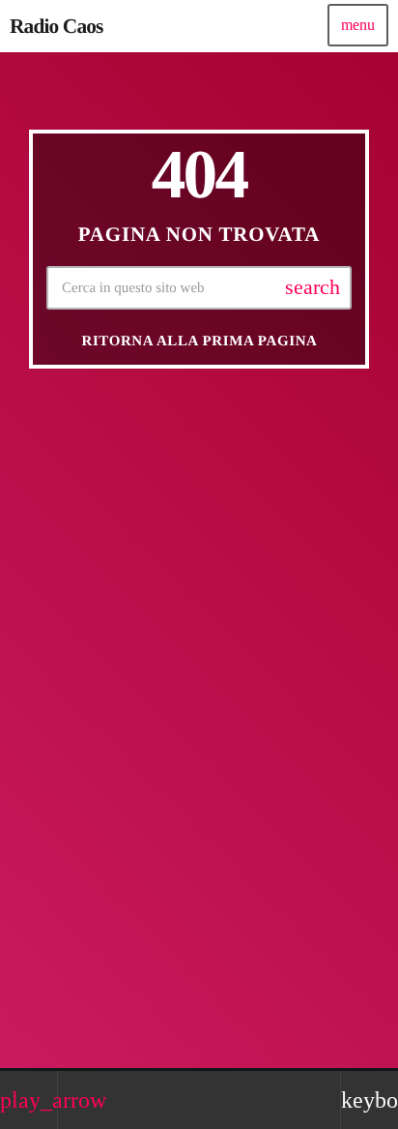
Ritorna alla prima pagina (199, 341)
